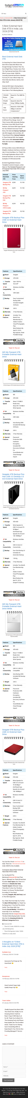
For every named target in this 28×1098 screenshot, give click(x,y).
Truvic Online (6, 1000)
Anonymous (6, 976)
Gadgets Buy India (19, 914)
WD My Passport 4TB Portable (7, 206)
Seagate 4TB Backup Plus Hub (7, 198)
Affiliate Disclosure (20, 1092)
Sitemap (13, 1092)
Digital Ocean (22, 1094)
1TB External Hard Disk (18, 863)
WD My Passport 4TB (5, 190)
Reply (6, 967)
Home (2, 18)
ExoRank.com (6, 952)
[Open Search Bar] (26, 13)
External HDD (9, 18)
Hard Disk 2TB (18, 861)
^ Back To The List (14, 348)
